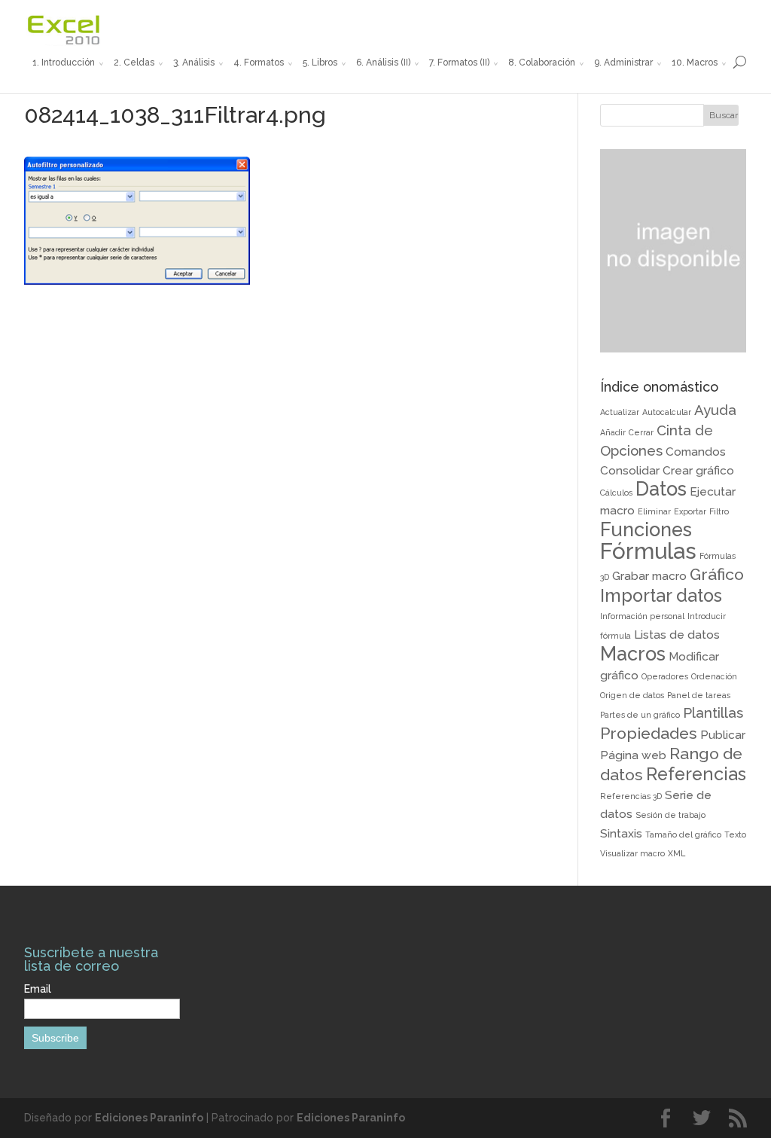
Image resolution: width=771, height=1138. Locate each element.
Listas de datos (677, 634)
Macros (633, 653)
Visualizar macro (632, 853)
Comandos (696, 451)
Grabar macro (649, 576)
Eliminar (654, 511)
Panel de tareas (698, 695)
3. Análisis (194, 62)
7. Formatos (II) (459, 62)
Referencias (696, 774)
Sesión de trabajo (670, 814)
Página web (633, 755)
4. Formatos (258, 62)
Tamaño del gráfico (683, 834)
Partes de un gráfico (640, 714)
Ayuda (715, 409)
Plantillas (713, 712)
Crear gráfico (698, 470)
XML (676, 853)
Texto (735, 834)
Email (37, 989)
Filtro (719, 511)
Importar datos (661, 595)
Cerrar (641, 432)
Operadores (664, 676)
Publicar (722, 735)
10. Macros (695, 62)
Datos (661, 488)
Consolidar (630, 470)
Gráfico (717, 574)
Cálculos (616, 492)
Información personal (642, 616)
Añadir (613, 432)
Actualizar (619, 411)
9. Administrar (623, 62)
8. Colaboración (541, 62)
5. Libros (320, 62)
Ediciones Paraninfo (149, 1118)
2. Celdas (134, 62)
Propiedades (648, 733)
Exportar (690, 511)
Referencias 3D (631, 796)
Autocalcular (666, 411)
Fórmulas (648, 551)
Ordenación (714, 676)
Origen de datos (632, 695)
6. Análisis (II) (383, 62)
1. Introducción (63, 62)
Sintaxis (621, 833)
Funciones (646, 529)
